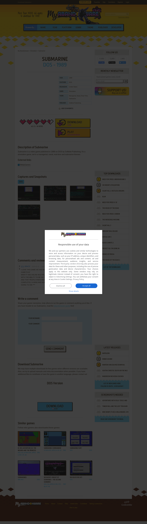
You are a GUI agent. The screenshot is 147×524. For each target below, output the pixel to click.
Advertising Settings (64, 277)
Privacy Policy (78, 279)
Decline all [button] (60, 286)
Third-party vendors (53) (70, 264)
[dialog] (73, 262)
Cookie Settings (66, 279)
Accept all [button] (86, 286)
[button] (73, 291)
